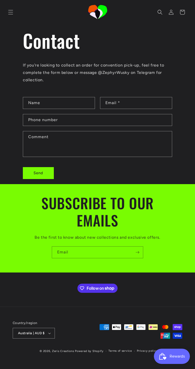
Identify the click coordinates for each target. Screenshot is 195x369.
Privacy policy (147, 350)
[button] (10, 12)
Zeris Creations (63, 351)
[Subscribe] (137, 252)
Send (38, 173)
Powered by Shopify (89, 351)
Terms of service (120, 350)
